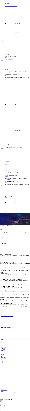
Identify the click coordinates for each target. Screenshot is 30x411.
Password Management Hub (7, 72)
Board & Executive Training (17, 23)
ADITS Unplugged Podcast (7, 170)
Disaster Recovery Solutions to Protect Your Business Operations (11, 6)
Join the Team (6, 194)
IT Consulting (6, 139)
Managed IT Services (7, 3)
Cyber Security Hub (6, 66)
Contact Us (2, 355)
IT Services (2, 109)
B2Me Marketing (14, 392)
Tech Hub (2, 60)
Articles (5, 167)
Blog (2, 225)
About (1, 78)
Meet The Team (2, 354)
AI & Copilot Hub (6, 69)
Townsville (2, 365)
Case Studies (2, 362)
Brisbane (15, 95)
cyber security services (10, 266)
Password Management (17, 32)
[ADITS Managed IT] (1, 1)
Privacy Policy (2, 389)
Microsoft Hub (6, 75)
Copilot (5, 38)
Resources (1, 360)
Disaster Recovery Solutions (3, 358)
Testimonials (6, 57)
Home (0, 225)
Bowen (15, 104)
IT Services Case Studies (7, 54)
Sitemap (2, 391)
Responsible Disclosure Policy (4, 390)
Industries (2, 41)
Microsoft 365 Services (7, 142)
